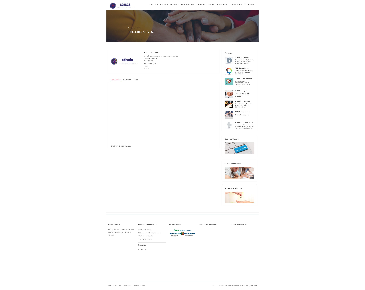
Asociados (137, 28)
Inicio (130, 28)
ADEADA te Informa (242, 57)
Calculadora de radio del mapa (121, 146)
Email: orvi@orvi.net (150, 63)
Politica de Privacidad (114, 286)
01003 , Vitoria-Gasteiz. (145, 236)
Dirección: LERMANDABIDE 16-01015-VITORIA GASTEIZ (161, 56)
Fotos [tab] (136, 80)
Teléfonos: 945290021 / (151, 58)
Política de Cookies (139, 286)
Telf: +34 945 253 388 (145, 239)
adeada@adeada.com (145, 229)
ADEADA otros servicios (244, 122)
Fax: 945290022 (149, 61)
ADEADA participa (241, 68)
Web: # (146, 66)
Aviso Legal (127, 286)
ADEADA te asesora (242, 101)
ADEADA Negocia (241, 91)
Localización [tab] (116, 80)
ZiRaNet (254, 286)
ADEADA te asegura (242, 112)
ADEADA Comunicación (243, 79)
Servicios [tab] (127, 80)
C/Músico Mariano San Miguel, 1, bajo (149, 233)
